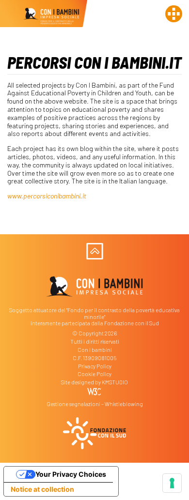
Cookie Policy (94, 374)
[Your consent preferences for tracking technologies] (172, 483)
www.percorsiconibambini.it (46, 196)
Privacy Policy (94, 366)
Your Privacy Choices (70, 474)
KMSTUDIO (115, 382)
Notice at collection (42, 489)
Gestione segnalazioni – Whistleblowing (95, 404)
